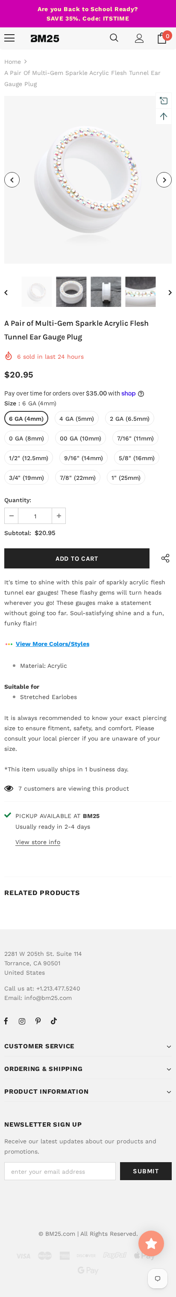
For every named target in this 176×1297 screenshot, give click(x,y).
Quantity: (17, 500)
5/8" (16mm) (137, 458)
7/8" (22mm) (78, 477)
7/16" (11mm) (135, 438)
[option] (88, 180)
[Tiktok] (54, 1021)
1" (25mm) (126, 477)
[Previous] (12, 179)
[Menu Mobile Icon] (9, 38)
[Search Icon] (114, 38)
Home (12, 61)
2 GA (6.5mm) (130, 418)
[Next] (164, 179)
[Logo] (45, 38)
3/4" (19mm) (26, 477)
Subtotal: (17, 533)
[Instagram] (21, 1021)
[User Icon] (139, 38)
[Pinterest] (38, 1021)
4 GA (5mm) (76, 418)
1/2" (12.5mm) (28, 458)
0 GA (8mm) (26, 438)
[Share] (163, 558)
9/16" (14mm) (83, 458)
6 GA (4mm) (26, 418)
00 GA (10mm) (80, 438)
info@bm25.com (48, 997)
